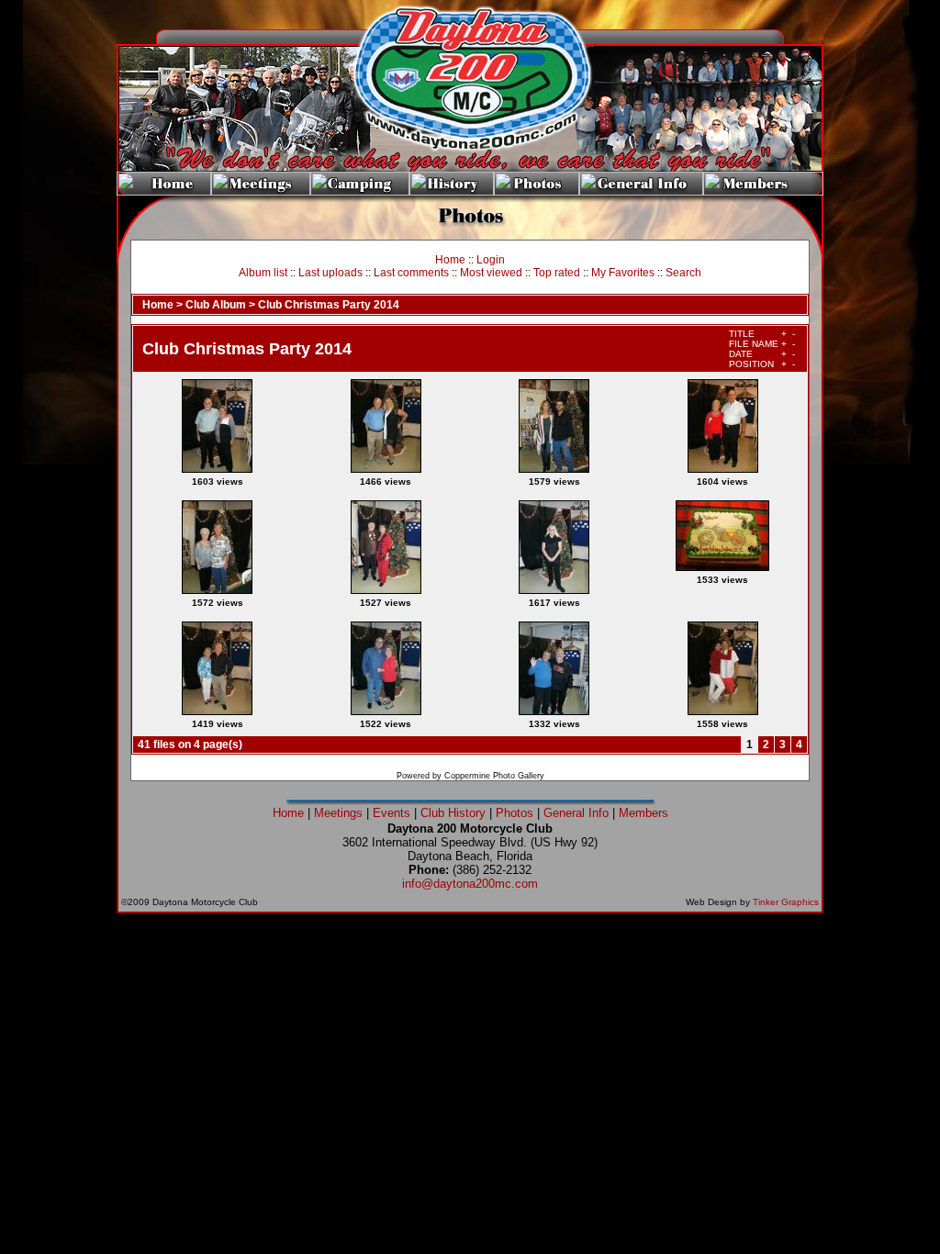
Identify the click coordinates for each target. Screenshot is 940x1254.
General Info (576, 813)
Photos (514, 813)
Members (643, 813)
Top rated (556, 272)
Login (490, 259)
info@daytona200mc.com (470, 883)
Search (683, 272)
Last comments (411, 272)
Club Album (215, 304)
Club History (453, 813)
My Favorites (623, 272)
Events (391, 813)
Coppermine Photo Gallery (494, 775)
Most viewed (491, 272)
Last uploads (330, 272)
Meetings (338, 813)
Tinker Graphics (786, 902)
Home (450, 259)
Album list (263, 272)
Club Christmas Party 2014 (328, 304)
